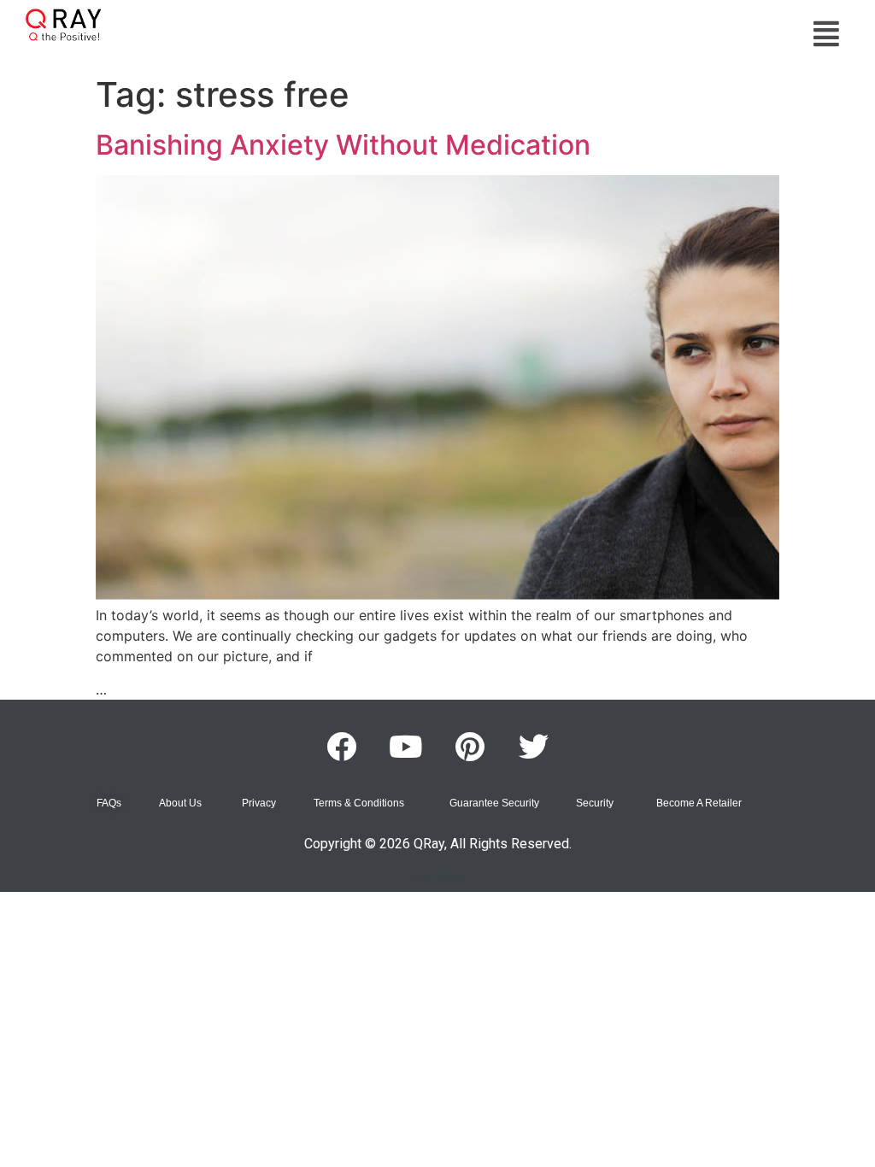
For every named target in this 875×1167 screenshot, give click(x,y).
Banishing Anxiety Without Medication (343, 144)
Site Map (437, 877)
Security (595, 803)
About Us (180, 803)
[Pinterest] (470, 747)
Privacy (259, 803)
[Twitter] (534, 747)
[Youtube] (406, 747)
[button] (826, 34)
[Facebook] (342, 747)
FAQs (109, 803)
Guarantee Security (494, 803)
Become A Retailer (699, 803)
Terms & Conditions (359, 803)
